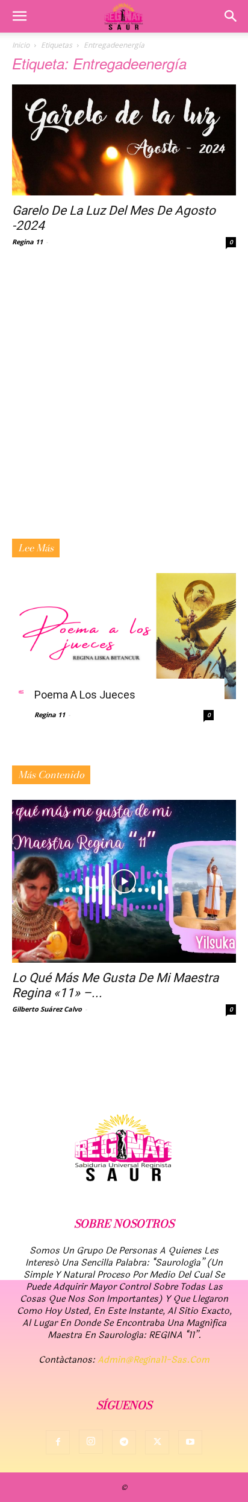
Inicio (20, 45)
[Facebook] (58, 1442)
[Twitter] (157, 1442)
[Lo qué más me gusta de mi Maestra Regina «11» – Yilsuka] (124, 881)
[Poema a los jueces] (124, 636)
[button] (19, 16)
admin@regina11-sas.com (153, 1360)
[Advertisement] (124, 408)
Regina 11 (27, 241)
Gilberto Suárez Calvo (47, 1008)
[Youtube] (190, 1442)
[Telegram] (124, 1442)
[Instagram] (91, 1442)
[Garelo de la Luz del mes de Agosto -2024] (124, 139)
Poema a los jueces (84, 694)
